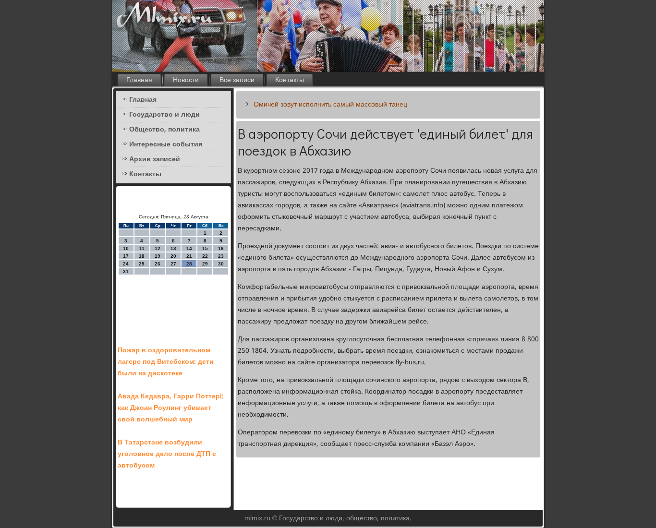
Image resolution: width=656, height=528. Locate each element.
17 (126, 256)
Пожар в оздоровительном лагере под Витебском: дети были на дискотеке (166, 362)
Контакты (289, 80)
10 (126, 248)
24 (126, 263)
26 (157, 263)
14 (189, 248)
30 (221, 263)
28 (189, 263)
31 (126, 271)
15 (205, 248)
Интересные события (165, 144)
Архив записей (154, 159)
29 (205, 263)
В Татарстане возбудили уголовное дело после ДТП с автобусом (167, 454)
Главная (139, 80)
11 (142, 248)
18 (142, 256)
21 (189, 256)
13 (173, 248)
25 (142, 263)
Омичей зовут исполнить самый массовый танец (330, 104)
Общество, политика (164, 129)
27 (173, 263)
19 (157, 256)
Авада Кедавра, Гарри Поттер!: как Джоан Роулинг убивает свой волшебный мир (171, 408)
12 (157, 248)
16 (221, 248)
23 (221, 256)
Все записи (237, 80)
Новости (186, 80)
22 (205, 256)
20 (173, 256)
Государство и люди (164, 114)
